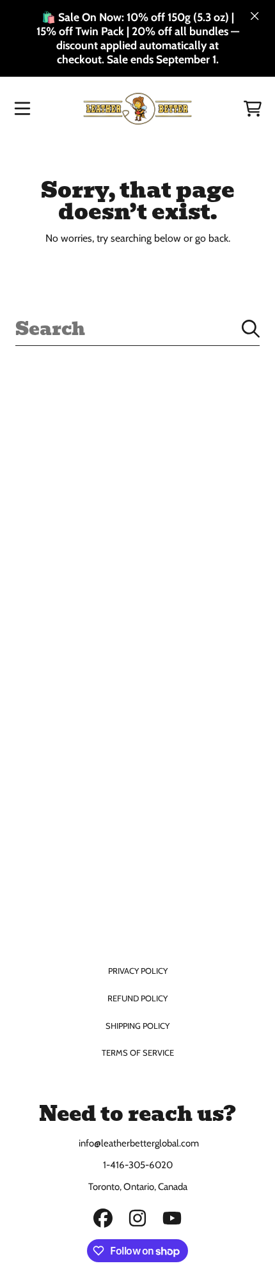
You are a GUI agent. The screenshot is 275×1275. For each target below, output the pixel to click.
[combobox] (137, 329)
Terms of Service (138, 1052)
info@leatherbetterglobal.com (138, 1143)
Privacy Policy (138, 971)
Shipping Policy (137, 1026)
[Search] (250, 329)
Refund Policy (137, 998)
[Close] (254, 16)
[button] (22, 109)
